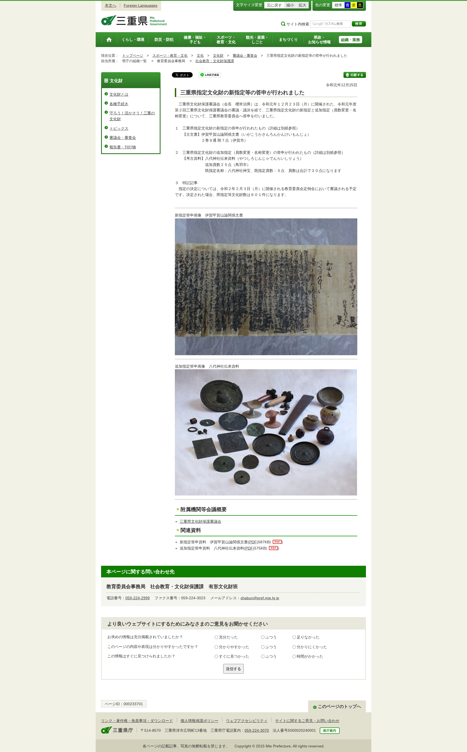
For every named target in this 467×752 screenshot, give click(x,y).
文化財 (218, 56)
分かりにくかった (312, 647)
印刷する (354, 75)
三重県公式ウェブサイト (134, 20)
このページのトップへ (339, 706)
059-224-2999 (137, 598)
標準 (338, 5)
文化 (200, 56)
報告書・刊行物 (122, 147)
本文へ (110, 5)
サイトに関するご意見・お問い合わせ (307, 720)
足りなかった (308, 637)
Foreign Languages (140, 5)
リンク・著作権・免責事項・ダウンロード (137, 720)
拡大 (302, 5)
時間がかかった (310, 656)
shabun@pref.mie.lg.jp (260, 598)
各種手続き (118, 104)
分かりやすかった (234, 647)
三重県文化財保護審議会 (200, 521)
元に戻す (274, 5)
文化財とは (118, 94)
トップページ (132, 56)
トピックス (118, 128)
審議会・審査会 (245, 56)
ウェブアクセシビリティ (247, 720)
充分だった (228, 637)
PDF (253, 542)
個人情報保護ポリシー (199, 720)
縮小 (290, 5)
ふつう (271, 637)
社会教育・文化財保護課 (214, 61)
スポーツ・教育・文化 (170, 56)
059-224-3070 (257, 730)
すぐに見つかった (234, 656)
